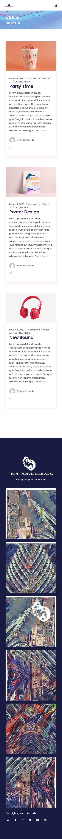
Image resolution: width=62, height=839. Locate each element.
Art (10, 81)
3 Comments (33, 78)
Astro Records (28, 813)
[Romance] (31, 513)
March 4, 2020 (16, 78)
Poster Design (24, 212)
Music (27, 81)
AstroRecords (27, 139)
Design (18, 81)
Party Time (21, 86)
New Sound (21, 337)
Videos (45, 78)
